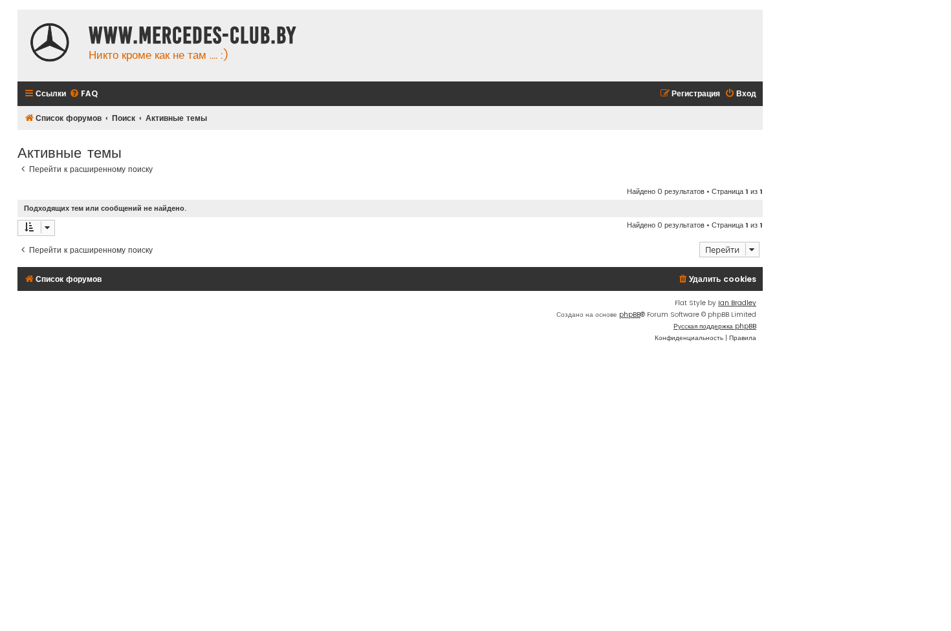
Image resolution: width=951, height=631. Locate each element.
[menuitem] (83, 94)
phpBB (629, 314)
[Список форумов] (50, 44)
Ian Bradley (737, 303)
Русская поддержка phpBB (714, 326)
